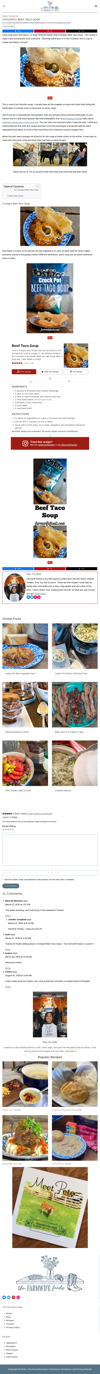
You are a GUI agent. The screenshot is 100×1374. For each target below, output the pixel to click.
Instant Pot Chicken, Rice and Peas (71, 673)
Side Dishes (12, 1357)
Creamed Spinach (63, 790)
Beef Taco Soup (16, 196)
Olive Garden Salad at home (18, 790)
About (9, 1313)
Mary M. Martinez (13, 901)
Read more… (41, 593)
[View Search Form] (96, 6)
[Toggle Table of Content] (36, 186)
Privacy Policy (13, 1327)
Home (4, 16)
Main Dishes (12, 1350)
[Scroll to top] (95, 1366)
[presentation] (25, 646)
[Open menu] (4, 6)
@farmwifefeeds (47, 445)
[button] (13, 363)
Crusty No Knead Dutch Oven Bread (67, 1110)
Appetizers (11, 1343)
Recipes (10, 1320)
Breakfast (11, 1346)
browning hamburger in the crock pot (20, 122)
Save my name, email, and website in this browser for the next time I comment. (40, 880)
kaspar (8, 953)
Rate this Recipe (51, 372)
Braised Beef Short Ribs (12, 1164)
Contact (10, 1324)
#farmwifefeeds (69, 445)
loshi (7, 934)
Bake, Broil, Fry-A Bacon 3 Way (69, 732)
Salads (9, 1353)
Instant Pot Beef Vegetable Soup (20, 673)
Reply (8, 916)
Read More (70, 1051)
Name (6, 872)
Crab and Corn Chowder (62, 1164)
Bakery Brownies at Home (17, 732)
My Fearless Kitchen (72, 118)
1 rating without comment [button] (39, 814)
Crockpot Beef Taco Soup (28, 190)
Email (55, 872)
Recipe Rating (9, 826)
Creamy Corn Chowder (11, 1110)
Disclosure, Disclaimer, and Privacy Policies (71, 1369)
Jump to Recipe (8, 26)
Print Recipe (25, 372)
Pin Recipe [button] (77, 372)
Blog (8, 1317)
